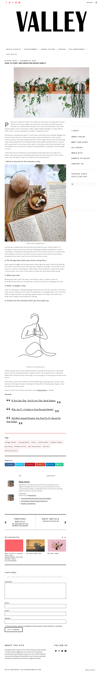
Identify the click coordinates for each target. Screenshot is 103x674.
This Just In (11, 54)
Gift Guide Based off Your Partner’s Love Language (20, 522)
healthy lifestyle (56, 442)
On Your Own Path (34, 553)
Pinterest (30, 464)
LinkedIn (51, 464)
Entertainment (30, 49)
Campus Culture (48, 49)
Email (60, 464)
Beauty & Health (13, 49)
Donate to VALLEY (81, 158)
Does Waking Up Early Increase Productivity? (34, 501)
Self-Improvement (77, 49)
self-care (46, 446)
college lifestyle (10, 442)
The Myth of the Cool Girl (50, 520)
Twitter (20, 464)
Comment (9, 582)
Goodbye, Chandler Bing (28, 503)
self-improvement (11, 451)
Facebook (10, 464)
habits (34, 442)
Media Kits (77, 153)
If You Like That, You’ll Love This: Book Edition (33, 400)
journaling (8, 446)
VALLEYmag (42, 390)
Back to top (89, 669)
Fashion (62, 49)
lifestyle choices (20, 446)
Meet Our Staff (80, 142)
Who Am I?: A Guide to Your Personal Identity (32, 409)
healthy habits (43, 442)
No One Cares (53, 553)
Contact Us (78, 164)
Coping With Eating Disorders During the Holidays (36, 498)
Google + (41, 464)
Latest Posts (51, 476)
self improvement (34, 446)
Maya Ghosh (32, 495)
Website (7, 618)
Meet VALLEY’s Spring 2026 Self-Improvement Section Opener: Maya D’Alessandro (14, 557)
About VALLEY (78, 137)
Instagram (22, 493)
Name (7, 603)
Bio (20, 476)
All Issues (77, 147)
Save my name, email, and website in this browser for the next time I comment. (34, 626)
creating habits (23, 442)
